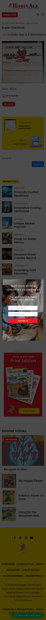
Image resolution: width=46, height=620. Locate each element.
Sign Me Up (23, 321)
